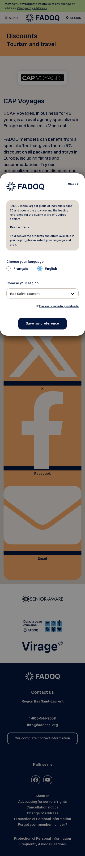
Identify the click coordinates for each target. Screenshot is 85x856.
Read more (18, 227)
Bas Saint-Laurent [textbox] (25, 293)
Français (20, 268)
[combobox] (42, 293)
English (51, 268)
